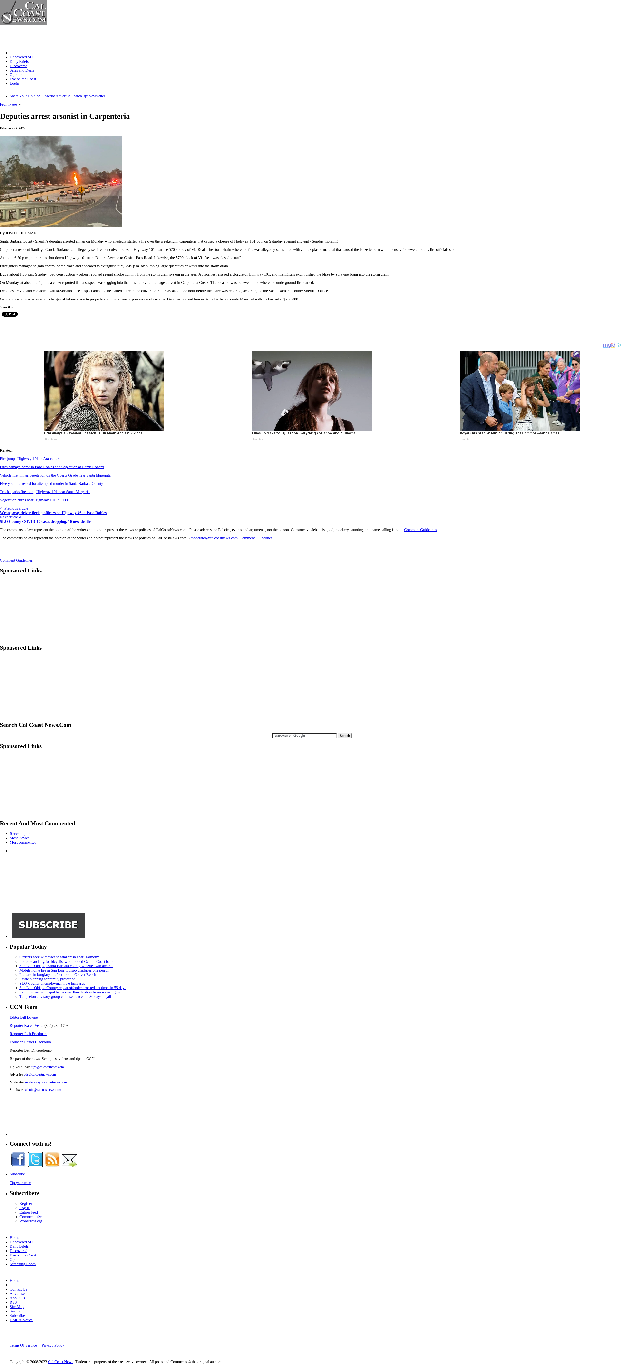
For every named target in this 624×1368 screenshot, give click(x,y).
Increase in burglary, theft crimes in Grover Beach (58, 975)
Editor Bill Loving (24, 1017)
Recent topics (20, 834)
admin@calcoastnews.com (43, 1090)
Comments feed (32, 1217)
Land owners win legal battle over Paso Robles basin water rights (70, 992)
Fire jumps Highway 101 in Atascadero (30, 459)
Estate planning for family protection (48, 979)
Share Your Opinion (25, 96)
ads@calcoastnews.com (40, 1074)
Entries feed (29, 1212)
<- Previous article (14, 508)
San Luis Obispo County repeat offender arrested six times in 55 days (73, 988)
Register (26, 1203)
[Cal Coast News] (23, 23)
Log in (25, 1208)
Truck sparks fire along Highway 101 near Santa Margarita (45, 492)
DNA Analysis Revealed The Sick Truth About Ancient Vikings (93, 433)
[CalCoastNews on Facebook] (18, 1166)
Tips (85, 96)
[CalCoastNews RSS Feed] (52, 1166)
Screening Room (23, 1264)
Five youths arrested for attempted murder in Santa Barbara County (51, 483)
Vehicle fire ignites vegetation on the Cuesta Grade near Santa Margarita (55, 475)
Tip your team (20, 1183)
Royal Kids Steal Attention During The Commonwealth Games (509, 433)
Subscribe (48, 96)
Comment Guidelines (420, 530)
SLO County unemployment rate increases (52, 983)
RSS (13, 1302)
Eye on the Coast (23, 79)
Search (76, 96)
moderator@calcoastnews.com (214, 538)
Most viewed (20, 838)
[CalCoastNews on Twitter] (35, 1166)
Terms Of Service (23, 1345)
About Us (17, 1298)
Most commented (23, 842)
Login (14, 83)
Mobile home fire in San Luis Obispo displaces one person (64, 970)
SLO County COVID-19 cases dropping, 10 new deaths (45, 521)
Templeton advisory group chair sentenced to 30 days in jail (65, 996)
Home (14, 53)
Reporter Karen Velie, (26, 1025)
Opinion (16, 75)
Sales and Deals (22, 70)
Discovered (18, 66)
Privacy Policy (53, 1345)
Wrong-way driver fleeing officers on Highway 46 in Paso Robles (53, 513)
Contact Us (18, 1289)
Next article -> (11, 517)
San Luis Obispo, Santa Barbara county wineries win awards (66, 966)
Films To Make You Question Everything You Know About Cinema (304, 433)
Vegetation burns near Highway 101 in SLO (34, 500)
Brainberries (52, 438)
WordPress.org (31, 1221)
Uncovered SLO (22, 57)
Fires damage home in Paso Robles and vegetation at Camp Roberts (52, 467)
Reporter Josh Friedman (28, 1034)
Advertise (63, 96)
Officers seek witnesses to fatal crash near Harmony (59, 957)
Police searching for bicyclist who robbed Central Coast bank (67, 961)
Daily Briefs (19, 61)
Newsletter (96, 96)
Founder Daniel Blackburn (30, 1042)
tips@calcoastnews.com (47, 1067)
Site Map (17, 1307)
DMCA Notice (21, 1320)
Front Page (8, 104)
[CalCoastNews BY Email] (69, 1166)
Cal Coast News (60, 1362)
